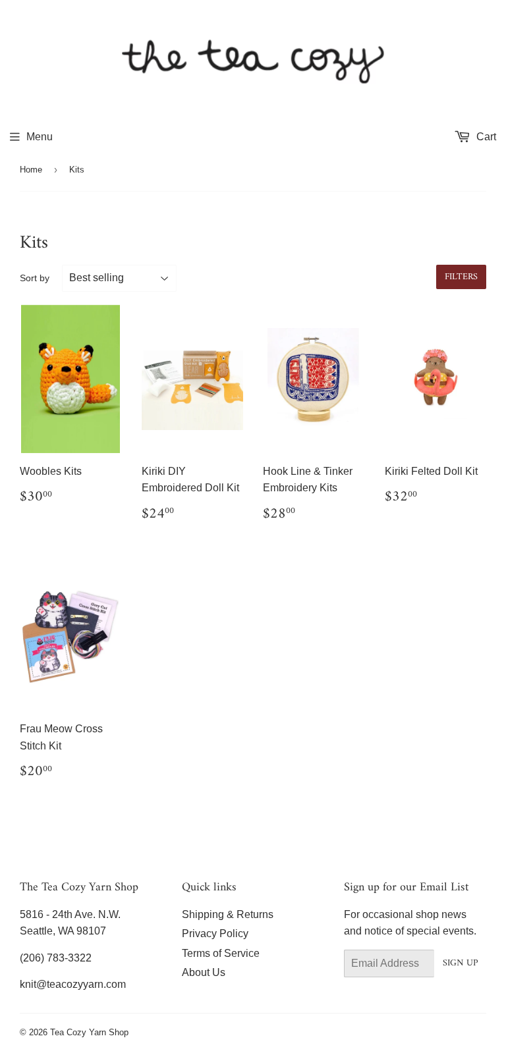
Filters (461, 277)
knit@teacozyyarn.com (73, 984)
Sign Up (460, 963)
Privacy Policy (215, 933)
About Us (203, 972)
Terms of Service (221, 953)
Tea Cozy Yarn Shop (89, 1032)
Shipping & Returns (227, 914)
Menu (39, 136)
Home (31, 170)
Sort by (34, 278)
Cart (485, 136)
